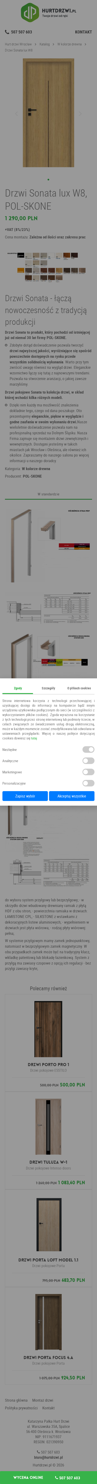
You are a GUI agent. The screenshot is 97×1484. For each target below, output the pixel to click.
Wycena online (28, 1478)
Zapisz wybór (25, 796)
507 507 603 (69, 1478)
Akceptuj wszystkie (71, 796)
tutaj (34, 738)
